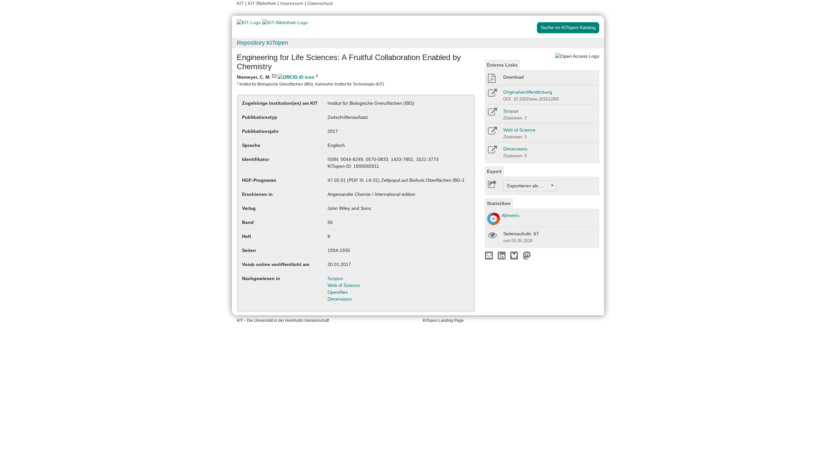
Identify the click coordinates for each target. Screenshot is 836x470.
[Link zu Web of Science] (492, 132)
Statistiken (499, 203)
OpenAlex (338, 292)
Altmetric (511, 215)
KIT (240, 3)
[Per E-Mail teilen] (489, 255)
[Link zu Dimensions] (492, 151)
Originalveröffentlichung (527, 92)
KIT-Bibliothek (263, 3)
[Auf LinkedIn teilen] (502, 255)
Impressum (291, 3)
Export (494, 171)
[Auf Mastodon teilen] (527, 255)
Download (513, 77)
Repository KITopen (262, 42)
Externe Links (502, 65)
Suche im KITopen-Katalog (568, 27)
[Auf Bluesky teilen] (516, 255)
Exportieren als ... (528, 185)
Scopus (335, 278)
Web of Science (344, 285)
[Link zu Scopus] (492, 114)
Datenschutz (320, 3)
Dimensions (340, 299)
